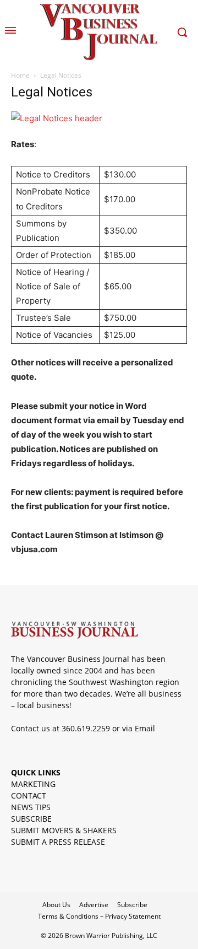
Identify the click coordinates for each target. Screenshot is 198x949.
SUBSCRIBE (31, 818)
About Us (56, 904)
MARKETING (33, 784)
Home (20, 75)
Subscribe (132, 904)
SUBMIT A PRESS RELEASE (58, 842)
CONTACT (28, 795)
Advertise (93, 904)
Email (145, 728)
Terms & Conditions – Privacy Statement (99, 916)
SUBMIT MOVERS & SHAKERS (64, 830)
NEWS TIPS (31, 807)
